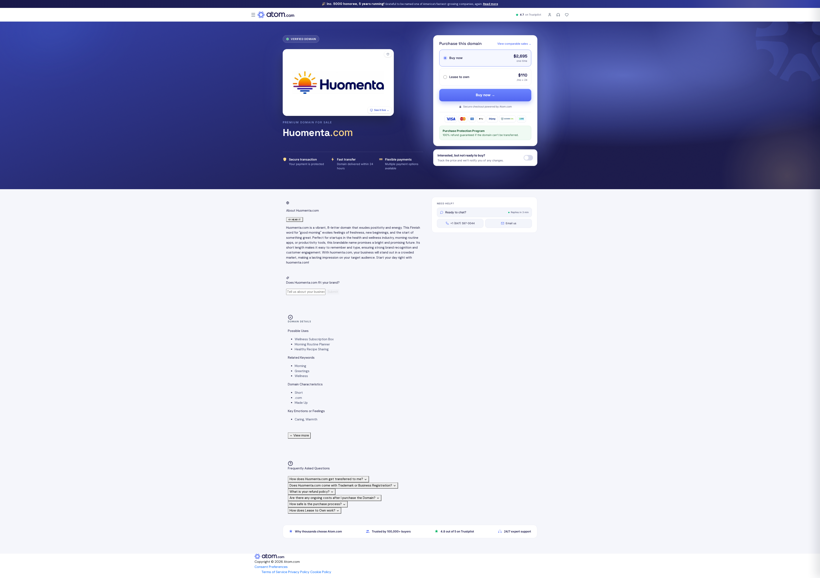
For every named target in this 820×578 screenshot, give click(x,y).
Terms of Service (274, 572)
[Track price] (528, 158)
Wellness (301, 376)
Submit (333, 292)
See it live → (381, 110)
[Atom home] (276, 14)
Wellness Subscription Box (314, 339)
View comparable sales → (514, 43)
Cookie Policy (320, 572)
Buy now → (485, 95)
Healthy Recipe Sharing (312, 349)
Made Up (301, 403)
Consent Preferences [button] (271, 567)
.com (298, 398)
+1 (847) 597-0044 (462, 223)
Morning (300, 366)
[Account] (550, 15)
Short (299, 393)
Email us (511, 223)
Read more (490, 4)
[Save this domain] (388, 54)
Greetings (302, 371)
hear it (296, 219)
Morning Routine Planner (312, 344)
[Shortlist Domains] (567, 15)
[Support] (558, 15)
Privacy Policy (298, 572)
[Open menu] (253, 15)
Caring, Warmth (306, 419)
